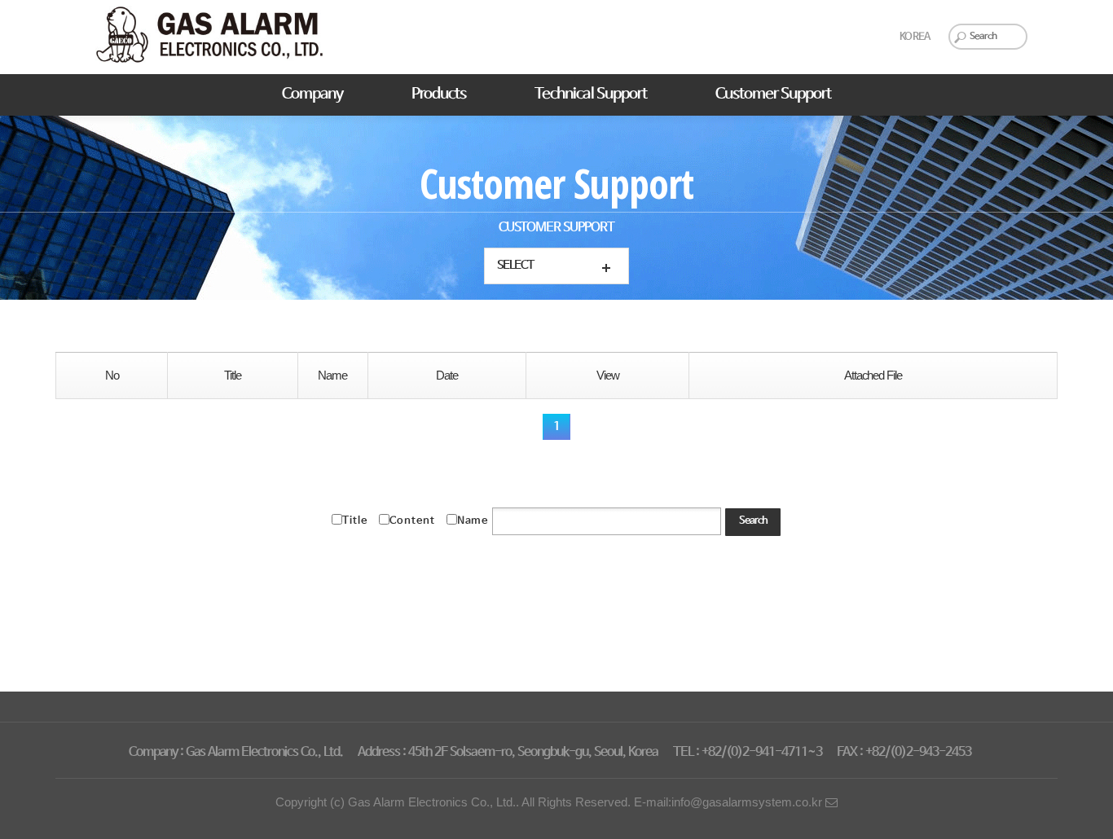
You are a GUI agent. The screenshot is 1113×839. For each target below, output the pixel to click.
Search (753, 521)
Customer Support (773, 94)
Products (438, 94)
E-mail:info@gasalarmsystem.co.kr (729, 802)
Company (312, 94)
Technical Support (591, 94)
